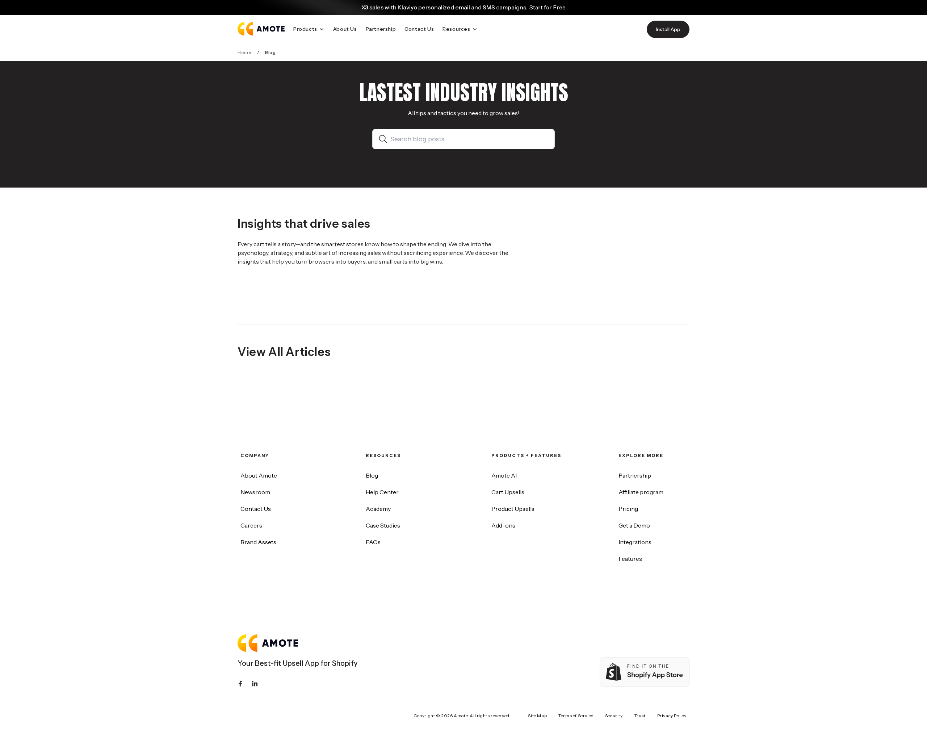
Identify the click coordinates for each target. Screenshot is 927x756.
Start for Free (547, 7)
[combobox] (469, 139)
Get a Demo (634, 525)
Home (244, 52)
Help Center (382, 492)
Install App (668, 29)
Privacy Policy (672, 715)
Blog (372, 475)
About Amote (258, 475)
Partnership (634, 475)
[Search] (384, 138)
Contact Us (255, 508)
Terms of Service (575, 715)
